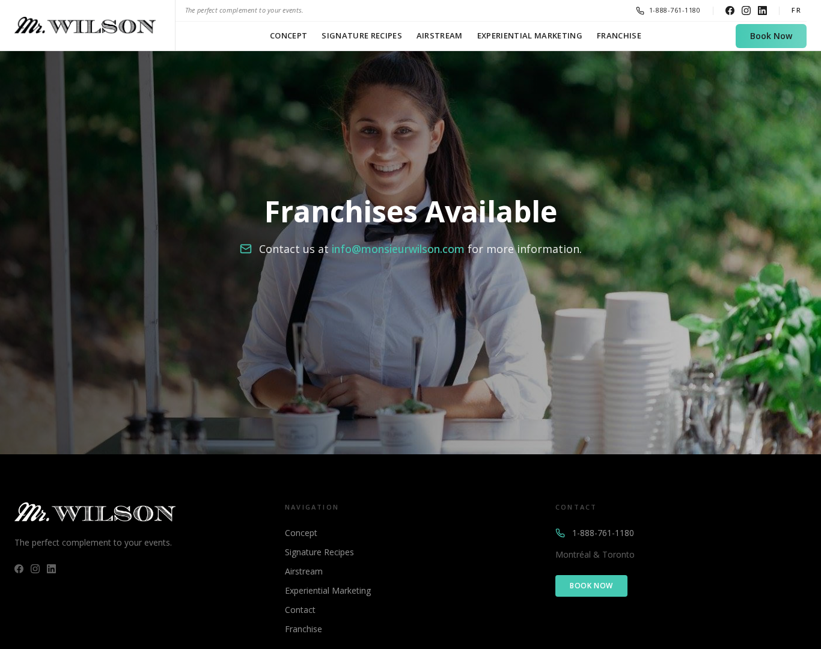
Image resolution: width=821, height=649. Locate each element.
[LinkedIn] (762, 10)
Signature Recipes (362, 35)
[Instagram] (746, 10)
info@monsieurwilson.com (398, 249)
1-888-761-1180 (603, 532)
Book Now (771, 35)
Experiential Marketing (529, 35)
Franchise (619, 35)
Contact (300, 609)
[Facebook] (729, 10)
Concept (288, 35)
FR (797, 9)
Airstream (440, 35)
